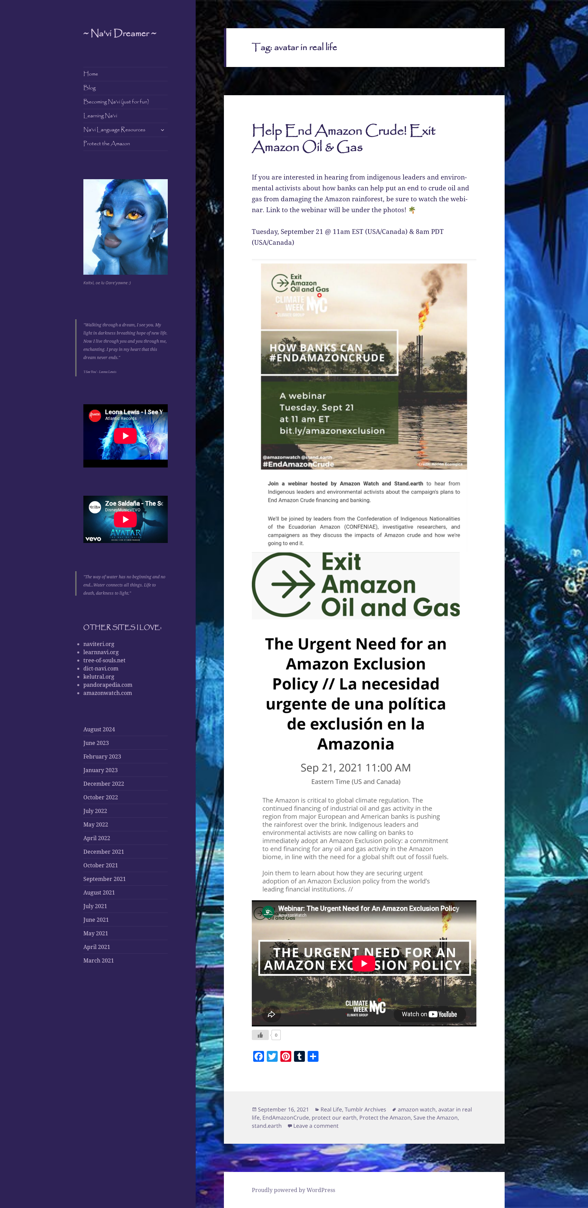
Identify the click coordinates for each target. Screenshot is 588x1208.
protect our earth (334, 1117)
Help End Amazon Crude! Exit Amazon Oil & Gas (344, 139)
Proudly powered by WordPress (293, 1190)
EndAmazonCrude (285, 1117)
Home (90, 74)
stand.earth (267, 1125)
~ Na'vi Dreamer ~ (119, 34)
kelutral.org (98, 676)
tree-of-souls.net (104, 660)
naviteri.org (98, 644)
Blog (89, 88)
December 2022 (103, 783)
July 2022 (95, 811)
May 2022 (95, 824)
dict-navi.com (100, 668)
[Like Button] (260, 1035)
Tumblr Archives (365, 1109)
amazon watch (417, 1109)
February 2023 (102, 756)
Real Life (331, 1109)
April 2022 (96, 838)
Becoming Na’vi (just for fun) (116, 102)
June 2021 (96, 919)
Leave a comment (316, 1125)
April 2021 (96, 947)
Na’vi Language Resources (114, 129)
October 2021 (100, 865)
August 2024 (99, 729)
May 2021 (95, 933)
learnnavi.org (101, 652)
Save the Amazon (435, 1117)
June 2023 (96, 743)
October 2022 (100, 797)
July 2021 (95, 906)
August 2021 (99, 892)
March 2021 (98, 960)
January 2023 (100, 770)
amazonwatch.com (107, 693)
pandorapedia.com (107, 684)
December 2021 (103, 851)
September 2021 (104, 879)
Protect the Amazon (106, 143)
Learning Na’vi (100, 116)
